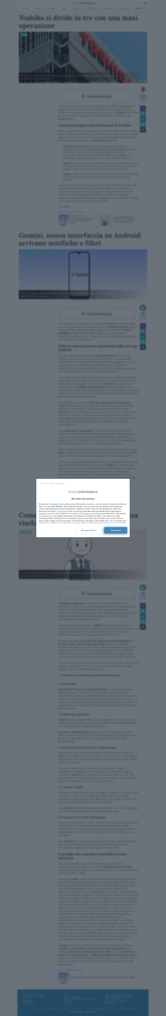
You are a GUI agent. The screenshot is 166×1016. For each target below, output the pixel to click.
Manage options (89, 530)
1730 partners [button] (53, 504)
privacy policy (114, 523)
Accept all (116, 530)
